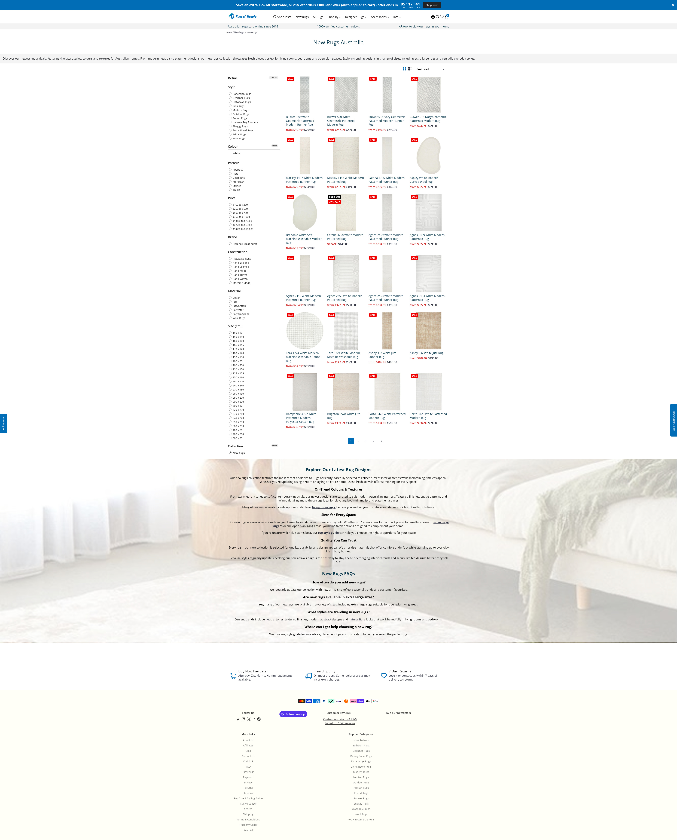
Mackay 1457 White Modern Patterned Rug (345, 180)
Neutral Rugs (361, 777)
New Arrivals (361, 740)
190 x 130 (238, 357)
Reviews (248, 793)
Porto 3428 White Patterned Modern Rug (387, 416)
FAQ (248, 766)
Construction (238, 252)
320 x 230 (238, 409)
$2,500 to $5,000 (242, 225)
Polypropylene (240, 314)
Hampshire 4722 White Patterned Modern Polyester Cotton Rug (301, 418)
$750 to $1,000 (241, 217)
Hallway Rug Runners (245, 122)
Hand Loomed (240, 266)
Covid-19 (248, 761)
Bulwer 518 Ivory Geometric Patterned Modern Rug (428, 119)
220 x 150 (238, 369)
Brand (232, 237)
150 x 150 (238, 337)
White (236, 153)
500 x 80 (237, 438)
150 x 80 (237, 332)
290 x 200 (238, 401)
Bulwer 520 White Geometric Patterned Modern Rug (341, 121)
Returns (248, 787)
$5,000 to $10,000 (242, 229)
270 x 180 (238, 389)
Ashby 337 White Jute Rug (426, 353)
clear (274, 145)
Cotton (236, 297)
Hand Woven (240, 279)
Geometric (238, 177)
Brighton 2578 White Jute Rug (343, 416)
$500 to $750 (240, 212)
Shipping (248, 814)
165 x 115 (238, 345)
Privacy (248, 782)
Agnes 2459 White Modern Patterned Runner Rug (385, 237)
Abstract (237, 169)
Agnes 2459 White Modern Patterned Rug (427, 237)
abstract (325, 619)
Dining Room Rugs (361, 756)
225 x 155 (238, 373)
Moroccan (238, 181)
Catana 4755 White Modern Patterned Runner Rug (386, 180)
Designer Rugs (241, 98)
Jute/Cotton (239, 305)
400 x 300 (238, 434)
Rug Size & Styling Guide (248, 798)
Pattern (233, 163)
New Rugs (239, 32)
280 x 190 (238, 393)
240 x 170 (238, 381)
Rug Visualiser (248, 803)
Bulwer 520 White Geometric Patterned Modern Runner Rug (300, 121)
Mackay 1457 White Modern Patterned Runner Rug (304, 180)
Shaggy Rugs (240, 126)
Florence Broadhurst (244, 243)
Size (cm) (235, 326)
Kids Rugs (238, 106)
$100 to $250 (240, 204)
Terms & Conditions (248, 819)
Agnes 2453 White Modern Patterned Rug (427, 298)
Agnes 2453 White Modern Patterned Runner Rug (385, 298)
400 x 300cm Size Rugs (361, 819)
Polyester (237, 310)
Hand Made (239, 270)
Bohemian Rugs (241, 94)
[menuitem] (282, 17)
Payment (248, 777)
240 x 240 (238, 385)
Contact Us (248, 756)
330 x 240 (238, 414)
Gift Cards (248, 772)
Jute (234, 301)
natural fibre (357, 619)
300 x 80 (237, 405)
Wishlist (248, 830)
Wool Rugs (238, 138)
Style (231, 87)
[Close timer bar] (673, 5)
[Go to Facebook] (238, 720)
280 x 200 (238, 397)
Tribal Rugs (239, 134)
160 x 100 (238, 341)
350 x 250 (238, 422)
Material (234, 291)
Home (229, 32)
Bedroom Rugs (361, 745)
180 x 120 (238, 353)
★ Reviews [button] (3, 423)
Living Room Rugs (361, 766)
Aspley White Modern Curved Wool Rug (424, 180)
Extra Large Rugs (361, 761)
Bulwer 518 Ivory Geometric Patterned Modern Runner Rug (386, 121)
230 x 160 (238, 377)
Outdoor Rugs (240, 114)
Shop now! (432, 5)
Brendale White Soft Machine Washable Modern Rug (304, 239)
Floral (235, 173)
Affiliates (248, 745)
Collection (235, 446)
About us (248, 740)
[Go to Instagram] (243, 720)
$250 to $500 (240, 208)
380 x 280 (238, 426)
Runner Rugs (361, 798)
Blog (248, 750)
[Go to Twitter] (249, 720)
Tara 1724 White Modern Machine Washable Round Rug (303, 357)
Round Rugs (239, 118)
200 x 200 (238, 365)
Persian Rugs (361, 787)
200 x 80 (237, 361)
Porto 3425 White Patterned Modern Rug (428, 416)
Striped (236, 185)
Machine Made (241, 283)
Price (232, 198)
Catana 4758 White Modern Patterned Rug (345, 237)
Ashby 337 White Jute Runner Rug (382, 355)
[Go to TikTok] (254, 720)
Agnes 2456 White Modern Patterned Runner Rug (303, 298)
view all (273, 77)
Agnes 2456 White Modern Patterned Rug (344, 298)
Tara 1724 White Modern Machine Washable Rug (343, 355)
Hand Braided (240, 262)
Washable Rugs (361, 809)
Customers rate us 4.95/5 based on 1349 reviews (340, 721)
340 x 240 (238, 418)
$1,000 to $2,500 (242, 221)
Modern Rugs (240, 110)
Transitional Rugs (242, 130)
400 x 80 (237, 430)
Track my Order (248, 824)
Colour (233, 146)
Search (248, 809)
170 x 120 (238, 349)
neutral (270, 619)
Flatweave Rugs (241, 102)
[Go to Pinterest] (259, 720)
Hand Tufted (240, 274)
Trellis (236, 190)
